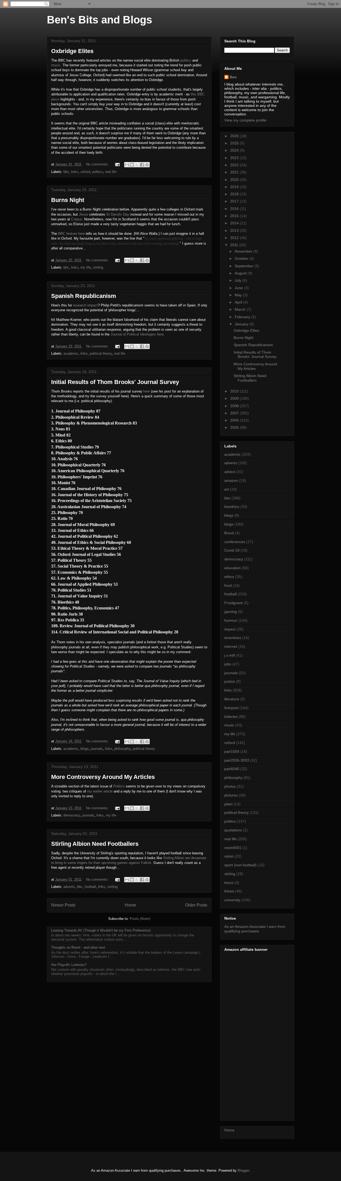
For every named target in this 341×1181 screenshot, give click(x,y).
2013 (235, 230)
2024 (235, 150)
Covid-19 (231, 550)
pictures (231, 795)
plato (228, 804)
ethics (229, 577)
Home (130, 905)
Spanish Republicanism (83, 296)
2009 (235, 398)
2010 (235, 391)
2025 (235, 143)
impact (230, 629)
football (90, 887)
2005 (235, 427)
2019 (235, 187)
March (240, 309)
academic (70, 353)
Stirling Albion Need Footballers (95, 843)
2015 (235, 216)
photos (230, 786)
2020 (235, 179)
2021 (235, 172)
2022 (235, 165)
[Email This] (126, 164)
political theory (101, 353)
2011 (234, 245)
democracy (71, 815)
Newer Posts (63, 905)
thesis (229, 891)
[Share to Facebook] (142, 164)
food (228, 585)
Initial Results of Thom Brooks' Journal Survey (115, 382)
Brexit (229, 533)
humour (230, 620)
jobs (227, 664)
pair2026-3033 (236, 760)
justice (229, 681)
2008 (235, 406)
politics (185, 60)
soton (229, 856)
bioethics (231, 506)
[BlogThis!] (132, 164)
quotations (233, 830)
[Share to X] (137, 164)
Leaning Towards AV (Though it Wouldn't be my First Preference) (101, 930)
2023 (235, 158)
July (238, 280)
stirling (98, 267)
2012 (235, 238)
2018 (235, 194)
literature (231, 699)
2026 (235, 136)
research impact (85, 305)
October (242, 258)
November (244, 251)
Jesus (83, 214)
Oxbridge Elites (72, 51)
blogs (84, 749)
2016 (235, 209)
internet (230, 646)
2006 (235, 420)
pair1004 (231, 751)
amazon (231, 480)
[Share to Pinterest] (147, 164)
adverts (69, 887)
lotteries (231, 716)
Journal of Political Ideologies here (137, 334)
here (146, 391)
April (239, 302)
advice (229, 472)
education (232, 568)
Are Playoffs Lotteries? (69, 965)
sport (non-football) (240, 865)
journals (97, 749)
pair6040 (231, 769)
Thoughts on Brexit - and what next (78, 947)
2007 (235, 413)
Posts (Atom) (140, 919)
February (243, 317)
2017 (235, 201)
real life (110, 172)
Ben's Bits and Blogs (99, 20)
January (242, 324)
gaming (230, 611)
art (226, 489)
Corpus (76, 219)
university (232, 900)
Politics (119, 786)
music (55, 65)
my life (85, 267)
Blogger (243, 1170)
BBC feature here (71, 234)
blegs (228, 515)
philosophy (122, 749)
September (244, 266)
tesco (228, 882)
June (239, 288)
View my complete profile (245, 120)
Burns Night (67, 200)
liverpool (231, 708)
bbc (66, 172)
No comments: (98, 164)
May (239, 295)
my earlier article (100, 791)
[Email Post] (117, 164)
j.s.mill (229, 655)
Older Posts (196, 905)
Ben (233, 77)
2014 (235, 223)
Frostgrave (233, 603)
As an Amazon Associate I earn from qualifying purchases (254, 928)
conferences (234, 542)
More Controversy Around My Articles (103, 777)
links (74, 172)
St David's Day (117, 214)
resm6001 (232, 848)
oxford (85, 172)
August (241, 273)
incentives (232, 638)
